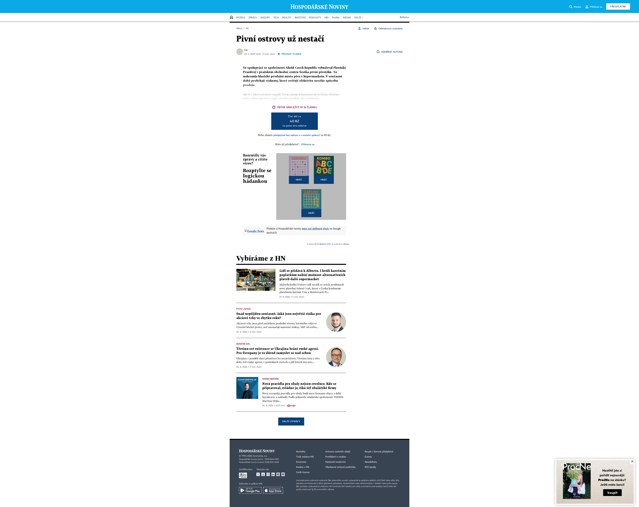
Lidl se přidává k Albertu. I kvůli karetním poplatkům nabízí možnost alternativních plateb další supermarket (312, 275)
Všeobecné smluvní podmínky (340, 467)
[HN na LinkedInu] (273, 474)
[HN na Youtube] (283, 474)
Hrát (299, 179)
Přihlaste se (307, 144)
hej (246, 49)
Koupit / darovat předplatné (379, 451)
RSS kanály (370, 467)
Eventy (368, 457)
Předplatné (618, 6)
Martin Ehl (243, 343)
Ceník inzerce (303, 472)
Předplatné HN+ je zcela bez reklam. (333, 244)
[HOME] (231, 17)
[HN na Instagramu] (268, 474)
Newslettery (371, 462)
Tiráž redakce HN (305, 457)
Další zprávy (291, 421)
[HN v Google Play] (250, 490)
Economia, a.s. (260, 456)
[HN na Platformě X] (258, 474)
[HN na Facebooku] (263, 474)
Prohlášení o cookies (335, 457)
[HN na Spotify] (278, 474)
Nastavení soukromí (335, 462)
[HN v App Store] (273, 490)
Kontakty (300, 451)
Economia (301, 462)
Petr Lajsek (243, 308)
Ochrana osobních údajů (337, 451)
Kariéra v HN (302, 467)
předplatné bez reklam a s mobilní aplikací (296, 135)
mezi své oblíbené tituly (315, 228)
